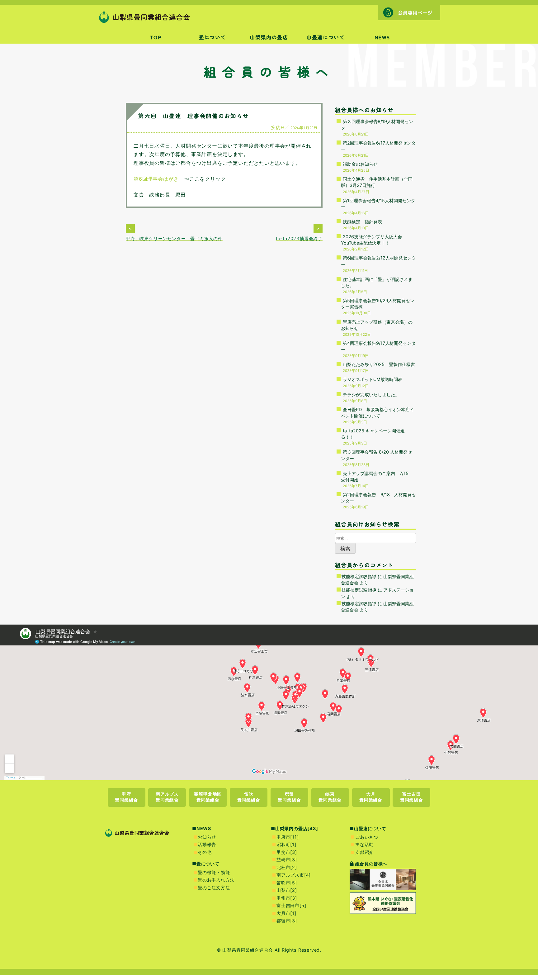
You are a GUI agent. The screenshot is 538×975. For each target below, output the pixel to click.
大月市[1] (286, 913)
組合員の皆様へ (370, 863)
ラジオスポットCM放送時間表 (372, 379)
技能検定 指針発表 (362, 221)
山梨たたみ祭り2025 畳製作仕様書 (379, 364)
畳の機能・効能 (214, 872)
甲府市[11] (287, 836)
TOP (156, 37)
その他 (204, 852)
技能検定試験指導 (359, 576)
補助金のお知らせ (360, 164)
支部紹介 (364, 852)
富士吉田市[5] (291, 905)
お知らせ (207, 836)
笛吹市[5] (286, 882)
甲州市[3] (286, 898)
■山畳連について (368, 828)
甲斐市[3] (286, 852)
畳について (212, 37)
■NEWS (201, 828)
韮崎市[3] (286, 859)
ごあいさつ (366, 836)
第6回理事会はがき (159, 179)
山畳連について (325, 37)
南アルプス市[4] (293, 875)
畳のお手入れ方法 (216, 879)
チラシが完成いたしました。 (371, 394)
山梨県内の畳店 (269, 37)
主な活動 (364, 844)
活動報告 (207, 844)
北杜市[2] (286, 867)
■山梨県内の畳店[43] (294, 828)
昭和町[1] (286, 844)
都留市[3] (286, 920)
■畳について (205, 863)
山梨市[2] (286, 890)
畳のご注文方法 (214, 887)
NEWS (382, 37)
